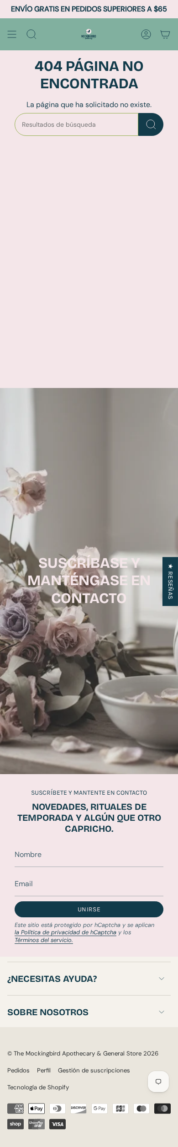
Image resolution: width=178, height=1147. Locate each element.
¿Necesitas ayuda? (52, 978)
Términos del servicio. (44, 940)
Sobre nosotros (48, 1012)
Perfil (44, 1070)
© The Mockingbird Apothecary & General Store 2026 (82, 1053)
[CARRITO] (165, 34)
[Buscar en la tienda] (150, 124)
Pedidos (18, 1070)
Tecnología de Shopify (38, 1087)
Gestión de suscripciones (94, 1070)
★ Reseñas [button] (170, 581)
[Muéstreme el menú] (12, 34)
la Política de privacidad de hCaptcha (65, 932)
